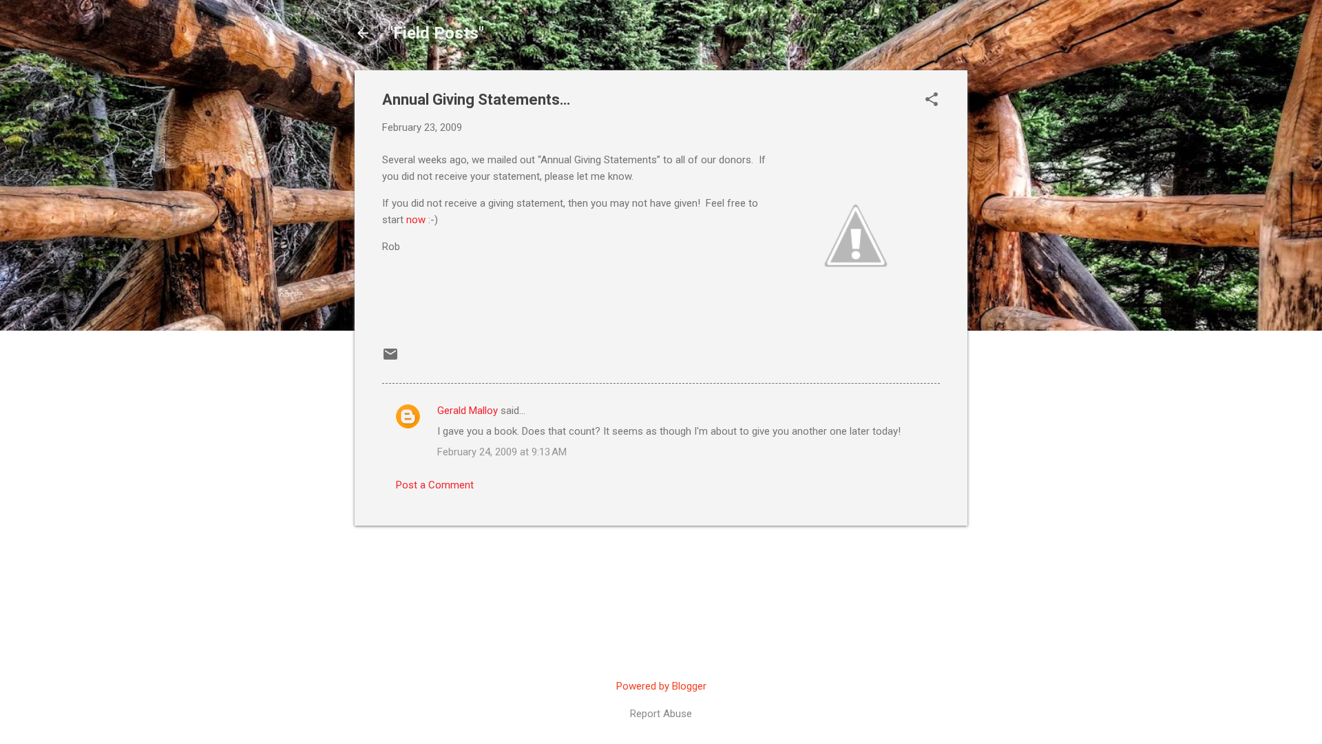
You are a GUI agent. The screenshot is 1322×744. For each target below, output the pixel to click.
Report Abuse (661, 713)
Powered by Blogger (661, 686)
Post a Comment (435, 485)
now (416, 220)
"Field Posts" (436, 33)
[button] (931, 100)
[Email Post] (390, 359)
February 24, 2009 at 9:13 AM (502, 452)
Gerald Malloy (467, 410)
